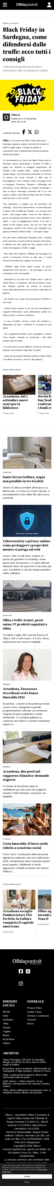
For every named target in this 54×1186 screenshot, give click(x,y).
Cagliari (7, 1031)
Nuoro (6, 1035)
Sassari (6, 1027)
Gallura (6, 1043)
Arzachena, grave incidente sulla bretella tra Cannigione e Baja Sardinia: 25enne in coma (27, 1070)
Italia (5, 1016)
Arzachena (8, 1039)
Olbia (5, 1023)
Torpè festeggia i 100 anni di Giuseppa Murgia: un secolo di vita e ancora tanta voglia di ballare (24, 1062)
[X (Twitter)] (28, 971)
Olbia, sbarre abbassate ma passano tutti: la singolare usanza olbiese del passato (27, 1091)
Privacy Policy (34, 1008)
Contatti (31, 1019)
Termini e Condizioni (38, 1016)
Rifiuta (27, 1182)
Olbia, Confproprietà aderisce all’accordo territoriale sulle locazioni (25, 1076)
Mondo (6, 1012)
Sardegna (8, 1019)
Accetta (27, 1176)
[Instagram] (20, 983)
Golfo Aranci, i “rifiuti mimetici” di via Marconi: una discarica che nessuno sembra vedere (26, 1084)
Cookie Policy (34, 1012)
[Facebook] (20, 971)
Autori (30, 1023)
